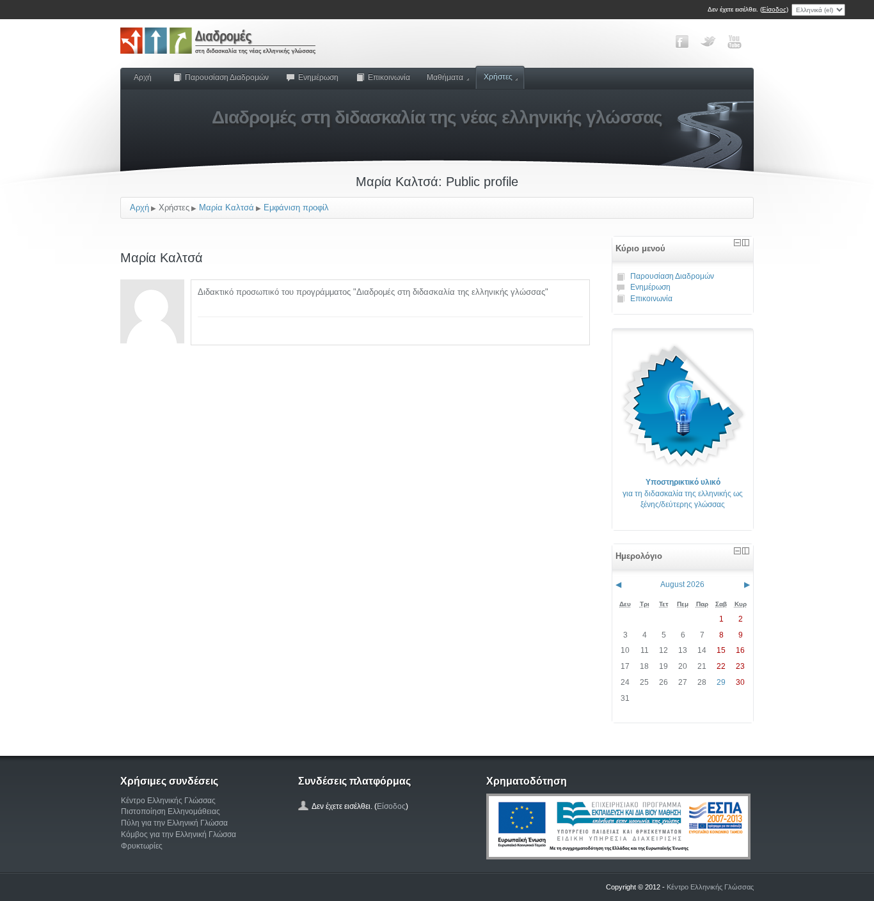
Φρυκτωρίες (142, 846)
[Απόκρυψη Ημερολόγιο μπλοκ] (737, 550)
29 (721, 682)
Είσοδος (774, 9)
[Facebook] (682, 41)
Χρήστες (498, 76)
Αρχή (143, 77)
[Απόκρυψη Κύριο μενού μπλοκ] (737, 242)
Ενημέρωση (318, 77)
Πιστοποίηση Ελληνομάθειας (170, 811)
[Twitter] (708, 41)
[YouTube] (734, 41)
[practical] (683, 404)
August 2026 (682, 584)
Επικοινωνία (389, 77)
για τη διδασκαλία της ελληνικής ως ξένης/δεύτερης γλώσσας (683, 493)
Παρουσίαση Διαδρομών (227, 77)
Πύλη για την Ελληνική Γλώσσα (174, 823)
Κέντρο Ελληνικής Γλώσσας (168, 800)
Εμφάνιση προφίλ (296, 207)
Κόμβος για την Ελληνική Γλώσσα (178, 834)
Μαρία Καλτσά (226, 207)
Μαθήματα (445, 77)
